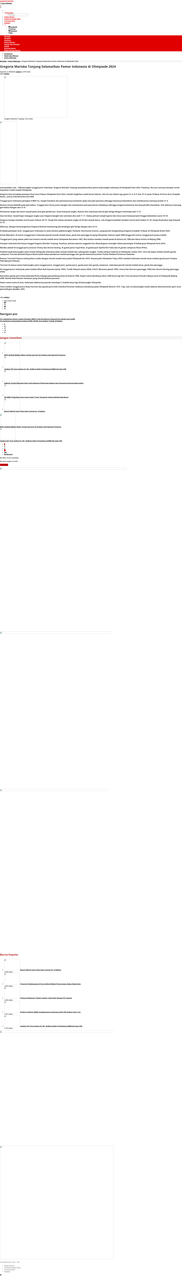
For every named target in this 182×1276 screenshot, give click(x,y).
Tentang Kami (9, 1270)
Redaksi (7, 1272)
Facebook (13, 27)
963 (5, 452)
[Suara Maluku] (6, 3)
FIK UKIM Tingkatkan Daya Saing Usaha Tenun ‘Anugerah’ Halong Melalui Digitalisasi (36, 397)
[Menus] (0, 5)
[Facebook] (5, 303)
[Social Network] (5, 25)
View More (4, 465)
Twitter (13, 29)
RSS (11, 33)
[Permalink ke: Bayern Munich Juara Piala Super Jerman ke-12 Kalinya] (12, 409)
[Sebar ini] (4, 324)
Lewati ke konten (6, 1)
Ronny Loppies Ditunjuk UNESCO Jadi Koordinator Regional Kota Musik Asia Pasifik (37, 319)
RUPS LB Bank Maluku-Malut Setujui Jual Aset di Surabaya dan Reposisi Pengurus (34, 355)
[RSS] (5, 309)
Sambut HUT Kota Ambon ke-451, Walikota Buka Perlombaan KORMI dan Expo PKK (35, 369)
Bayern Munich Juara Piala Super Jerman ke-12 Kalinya (24, 411)
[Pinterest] (5, 307)
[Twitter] (5, 305)
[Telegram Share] (5, 330)
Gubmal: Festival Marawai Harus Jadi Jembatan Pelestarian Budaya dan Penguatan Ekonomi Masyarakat (44, 383)
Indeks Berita (9, 1266)
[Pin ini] (5, 328)
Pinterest (13, 31)
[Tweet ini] (5, 326)
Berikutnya (8, 454)
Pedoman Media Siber (12, 1268)
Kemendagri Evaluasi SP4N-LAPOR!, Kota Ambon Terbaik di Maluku (31, 321)
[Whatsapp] (5, 332)
